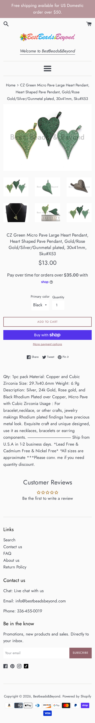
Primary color (40, 296)
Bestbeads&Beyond (46, 696)
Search (9, 540)
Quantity (58, 297)
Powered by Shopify (77, 696)
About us (11, 560)
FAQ (7, 553)
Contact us (12, 547)
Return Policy (14, 567)
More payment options (47, 344)
